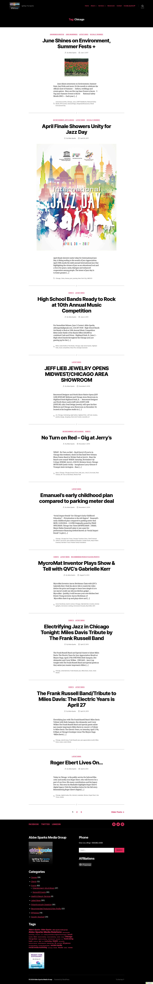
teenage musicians (81, 347)
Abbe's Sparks (34, 930)
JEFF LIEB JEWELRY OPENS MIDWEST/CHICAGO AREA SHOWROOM (76, 374)
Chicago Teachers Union (80, 538)
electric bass (65, 740)
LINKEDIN (56, 824)
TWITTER (45, 824)
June (74, 102)
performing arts (42, 943)
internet (74, 795)
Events (71, 293)
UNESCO (89, 278)
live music (92, 472)
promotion (59, 943)
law (43, 941)
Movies (86, 795)
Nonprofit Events (39, 892)
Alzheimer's (37, 934)
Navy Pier (73, 347)
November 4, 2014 (84, 507)
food (62, 939)
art (56, 415)
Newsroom (111, 6)
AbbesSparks (66, 932)
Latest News (83, 34)
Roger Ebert (92, 795)
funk (80, 472)
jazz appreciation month (88, 740)
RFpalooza (66, 943)
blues (57, 472)
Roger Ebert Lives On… (76, 762)
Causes (34, 877)
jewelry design (60, 417)
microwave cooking (67, 606)
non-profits (61, 941)
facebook (58, 939)
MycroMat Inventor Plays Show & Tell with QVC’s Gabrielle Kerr (76, 566)
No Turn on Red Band (67, 474)
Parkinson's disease (33, 943)
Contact (119, 6)
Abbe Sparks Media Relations (45, 932)
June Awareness (71, 34)
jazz (71, 278)
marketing (48, 941)
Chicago (69, 102)
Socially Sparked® (129, 6)
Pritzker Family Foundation (78, 542)
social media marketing (38, 947)
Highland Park (82, 415)
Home (87, 6)
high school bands (86, 346)
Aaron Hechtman (60, 604)
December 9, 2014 (84, 386)
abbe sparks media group (60, 930)
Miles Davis (85, 671)
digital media (65, 795)
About (93, 6)
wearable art (86, 417)
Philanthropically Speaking (41, 905)
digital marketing (42, 939)
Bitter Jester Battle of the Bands (65, 346)
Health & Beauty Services (41, 896)
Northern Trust (65, 542)
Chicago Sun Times (66, 538)
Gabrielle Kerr (85, 604)
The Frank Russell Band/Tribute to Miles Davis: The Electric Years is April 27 (76, 699)
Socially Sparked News (44, 945)
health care (35, 941)
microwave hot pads (79, 606)
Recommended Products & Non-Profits (85, 557)
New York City (82, 278)
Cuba (62, 278)
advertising (31, 934)
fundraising (67, 415)
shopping (67, 417)
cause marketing (51, 936)
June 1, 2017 (84, 52)
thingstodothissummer (83, 103)
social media (56, 945)
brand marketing (42, 936)
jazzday (75, 278)
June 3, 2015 (84, 317)
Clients (33, 882)
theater (55, 947)
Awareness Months (57, 34)
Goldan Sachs (86, 540)
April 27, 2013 (84, 644)
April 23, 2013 (84, 711)
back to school (70, 604)
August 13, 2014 (84, 575)
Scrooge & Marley (33, 945)
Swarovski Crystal (76, 417)
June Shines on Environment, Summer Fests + (76, 43)
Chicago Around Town (71, 472)
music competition (64, 347)
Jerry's (87, 472)
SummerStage (72, 103)
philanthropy (50, 943)
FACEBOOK (34, 824)
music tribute (67, 742)
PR (55, 943)
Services (101, 6)
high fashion (74, 415)
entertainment (65, 671)
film (70, 795)
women (70, 947)
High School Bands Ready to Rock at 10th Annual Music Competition (76, 305)
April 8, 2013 (84, 769)
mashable (80, 795)
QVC (94, 606)
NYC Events (63, 103)
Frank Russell (74, 671)
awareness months (61, 102)
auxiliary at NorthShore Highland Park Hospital (55, 934)
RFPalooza (35, 913)
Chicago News (33, 939)
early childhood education (74, 540)
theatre (60, 947)
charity (62, 936)
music (90, 671)
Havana (67, 278)
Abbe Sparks (72, 52)
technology (50, 947)
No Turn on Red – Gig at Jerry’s (76, 437)
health (31, 941)
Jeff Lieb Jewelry (92, 415)
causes (58, 936)
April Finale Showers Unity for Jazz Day (76, 129)
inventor (91, 604)
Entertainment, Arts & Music (63, 120)
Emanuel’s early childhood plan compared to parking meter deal (76, 498)
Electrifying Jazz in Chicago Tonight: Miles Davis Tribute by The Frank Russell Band (76, 632)
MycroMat (89, 606)
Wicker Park (77, 474)
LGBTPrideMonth (81, 102)
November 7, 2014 (84, 444)
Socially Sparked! (96, 34)
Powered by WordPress (61, 979)
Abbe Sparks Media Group (43, 979)
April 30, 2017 (84, 138)
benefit (69, 934)
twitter (62, 797)
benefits (31, 936)
